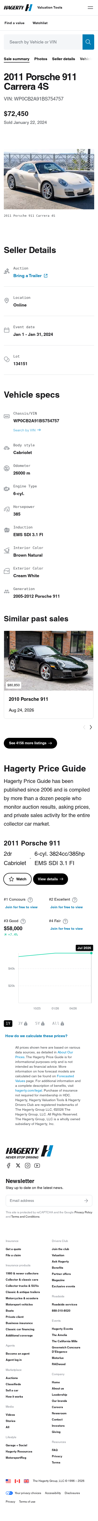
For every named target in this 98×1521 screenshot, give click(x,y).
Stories (10, 1420)
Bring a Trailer (27, 275)
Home (56, 1382)
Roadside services (64, 1304)
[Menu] (90, 7)
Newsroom (59, 1413)
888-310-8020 (61, 1310)
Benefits (57, 1267)
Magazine (58, 1280)
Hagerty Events (62, 1328)
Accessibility (53, 1493)
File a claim (13, 1255)
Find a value (14, 23)
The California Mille (65, 1341)
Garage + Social (16, 1445)
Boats (10, 1310)
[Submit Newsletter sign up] (86, 1200)
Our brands (59, 1400)
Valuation (58, 1255)
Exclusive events (63, 1286)
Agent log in (14, 1359)
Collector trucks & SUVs (22, 1285)
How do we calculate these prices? (36, 1036)
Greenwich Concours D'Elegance (66, 1349)
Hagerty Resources (19, 1451)
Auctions (12, 1377)
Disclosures (72, 1493)
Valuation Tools (49, 7)
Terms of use (27, 1501)
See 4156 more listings (27, 743)
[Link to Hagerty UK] (26, 1480)
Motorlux (58, 1357)
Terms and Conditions (25, 1216)
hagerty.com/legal (28, 1090)
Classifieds (13, 1384)
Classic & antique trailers (23, 1292)
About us (58, 1388)
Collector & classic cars (22, 1279)
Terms (56, 1462)
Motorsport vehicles (19, 1304)
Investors (58, 1425)
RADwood (58, 1364)
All (7, 1427)
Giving (56, 1431)
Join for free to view (21, 907)
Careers (57, 1407)
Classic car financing (20, 1329)
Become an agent (17, 1353)
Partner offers (61, 1273)
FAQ (55, 1450)
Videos (10, 1414)
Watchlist (40, 23)
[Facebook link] (8, 1165)
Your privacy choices (28, 1493)
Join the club (60, 1249)
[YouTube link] (37, 1165)
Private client (15, 1316)
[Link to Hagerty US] (8, 1480)
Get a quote (13, 1249)
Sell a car (12, 1390)
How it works (14, 1396)
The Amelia (59, 1334)
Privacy (57, 1456)
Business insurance (19, 1323)
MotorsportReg (16, 1457)
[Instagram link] (27, 1165)
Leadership (59, 1394)
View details (48, 879)
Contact (57, 1419)
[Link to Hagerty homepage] (29, 1152)
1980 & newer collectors (22, 1273)
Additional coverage (19, 1335)
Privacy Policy (83, 1212)
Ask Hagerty (60, 1261)
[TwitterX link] (18, 1165)
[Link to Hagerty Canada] (17, 1480)
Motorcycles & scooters (22, 1298)
